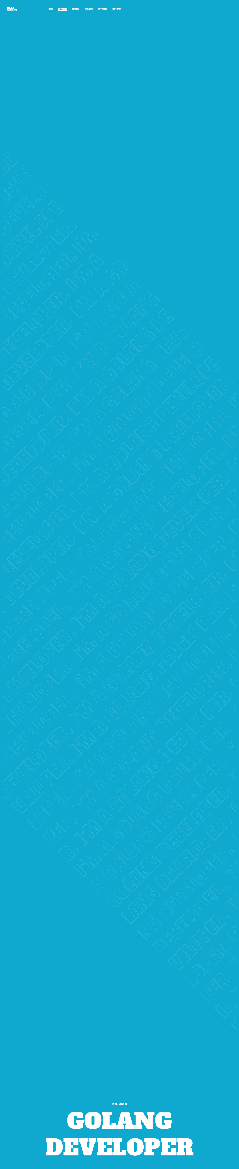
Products (102, 9)
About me (62, 9)
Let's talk (116, 9)
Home (50, 9)
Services (76, 9)
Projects (89, 9)
